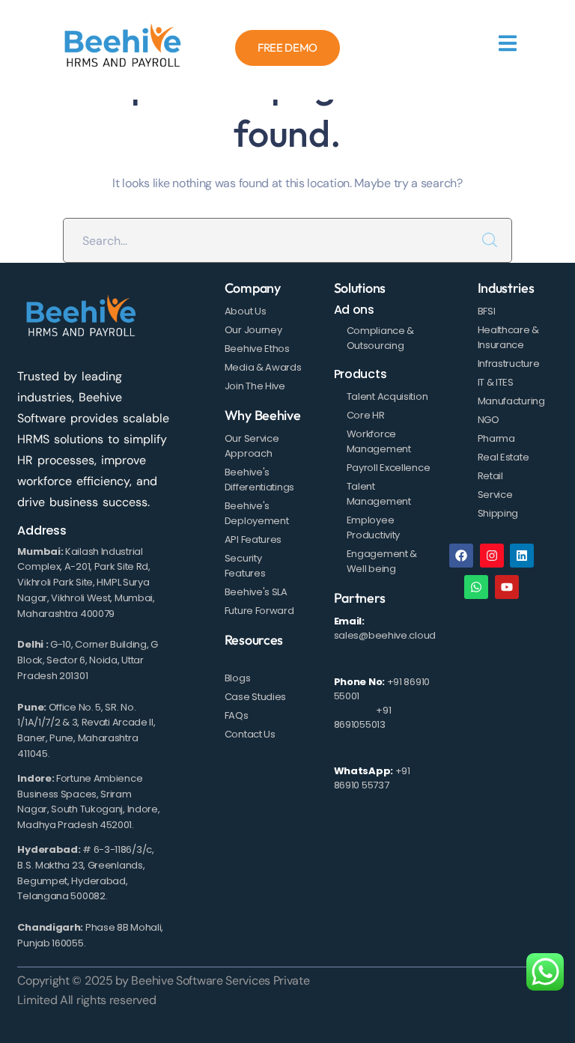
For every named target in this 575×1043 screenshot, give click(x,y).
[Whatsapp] (476, 587)
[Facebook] (461, 556)
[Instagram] (492, 556)
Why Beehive (263, 415)
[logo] (123, 47)
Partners (360, 597)
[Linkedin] (522, 556)
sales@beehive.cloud (385, 635)
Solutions (360, 288)
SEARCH (489, 240)
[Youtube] (507, 587)
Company (253, 288)
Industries (506, 288)
